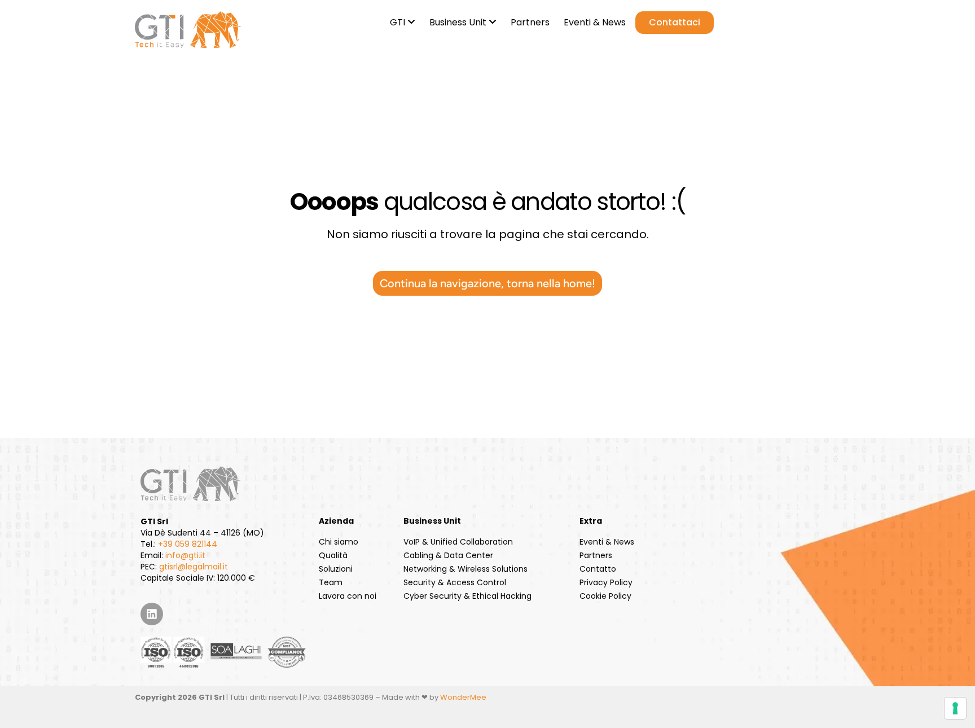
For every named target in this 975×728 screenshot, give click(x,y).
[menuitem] (401, 20)
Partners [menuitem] (530, 22)
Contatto (597, 568)
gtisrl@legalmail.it (193, 566)
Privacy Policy (606, 582)
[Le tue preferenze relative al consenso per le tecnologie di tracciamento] (955, 708)
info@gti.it (185, 555)
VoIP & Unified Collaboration (458, 541)
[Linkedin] (151, 614)
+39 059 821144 (187, 544)
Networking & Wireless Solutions (465, 568)
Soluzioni (336, 568)
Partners (595, 555)
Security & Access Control (454, 582)
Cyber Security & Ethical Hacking (467, 596)
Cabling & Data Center (448, 555)
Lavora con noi (347, 596)
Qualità (333, 555)
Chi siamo (338, 541)
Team (330, 582)
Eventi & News (606, 541)
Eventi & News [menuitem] (595, 22)
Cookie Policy (605, 596)
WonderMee (463, 697)
